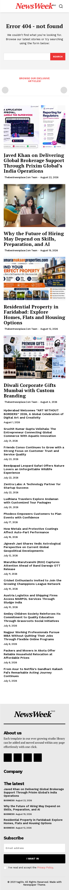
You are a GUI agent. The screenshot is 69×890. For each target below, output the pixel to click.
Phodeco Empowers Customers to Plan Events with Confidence (32, 515)
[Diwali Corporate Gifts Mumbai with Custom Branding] (34, 357)
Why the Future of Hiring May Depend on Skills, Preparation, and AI (34, 238)
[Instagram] (18, 757)
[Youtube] (38, 757)
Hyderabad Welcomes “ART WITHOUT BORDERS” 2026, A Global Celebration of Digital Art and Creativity (33, 414)
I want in (32, 858)
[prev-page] (5, 90)
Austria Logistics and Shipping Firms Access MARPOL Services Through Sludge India (31, 599)
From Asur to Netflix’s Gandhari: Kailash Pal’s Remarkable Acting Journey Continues (33, 672)
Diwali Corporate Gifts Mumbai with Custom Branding (30, 390)
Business (9, 800)
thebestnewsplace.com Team (20, 177)
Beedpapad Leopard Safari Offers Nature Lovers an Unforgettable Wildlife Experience (34, 469)
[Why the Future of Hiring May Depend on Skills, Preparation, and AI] (34, 205)
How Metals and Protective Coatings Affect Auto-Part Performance (31, 530)
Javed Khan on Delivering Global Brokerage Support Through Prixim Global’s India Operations (34, 163)
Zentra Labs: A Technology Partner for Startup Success (32, 485)
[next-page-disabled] (64, 90)
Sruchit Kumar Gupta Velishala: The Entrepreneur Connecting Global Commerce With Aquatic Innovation (30, 432)
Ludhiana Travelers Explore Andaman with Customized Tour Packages (31, 500)
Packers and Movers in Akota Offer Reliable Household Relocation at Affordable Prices (29, 654)
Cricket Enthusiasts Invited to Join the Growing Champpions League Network (32, 582)
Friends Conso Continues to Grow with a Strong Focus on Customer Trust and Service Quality (34, 451)
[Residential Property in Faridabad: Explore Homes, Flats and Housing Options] (34, 278)
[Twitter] (28, 757)
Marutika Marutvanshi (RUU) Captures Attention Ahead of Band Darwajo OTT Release (32, 565)
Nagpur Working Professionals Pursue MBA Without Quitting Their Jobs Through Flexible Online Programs (31, 635)
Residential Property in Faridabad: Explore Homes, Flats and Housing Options (34, 314)
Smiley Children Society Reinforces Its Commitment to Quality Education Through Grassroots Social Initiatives (32, 617)
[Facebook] (8, 757)
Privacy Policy (45, 867)
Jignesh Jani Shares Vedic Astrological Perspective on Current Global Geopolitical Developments (32, 547)
